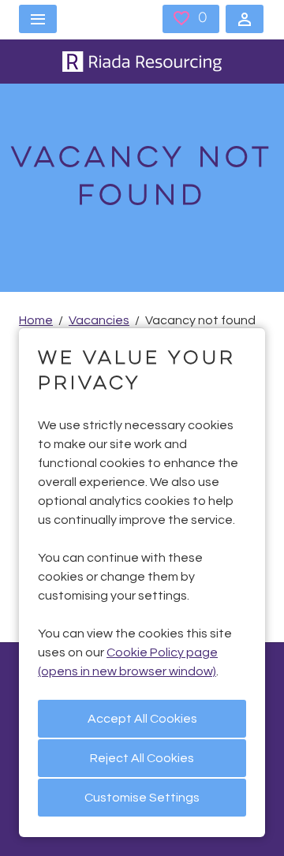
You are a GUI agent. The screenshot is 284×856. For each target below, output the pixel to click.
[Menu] (38, 19)
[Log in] (244, 19)
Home (36, 320)
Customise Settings (142, 797)
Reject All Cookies (142, 758)
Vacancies (99, 320)
